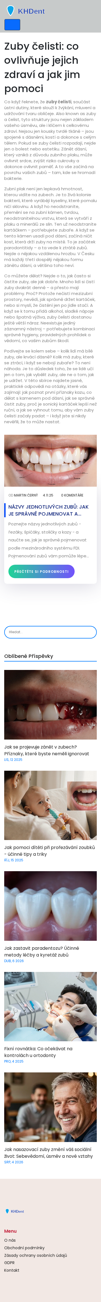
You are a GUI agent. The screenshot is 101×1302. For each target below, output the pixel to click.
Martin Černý (26, 495)
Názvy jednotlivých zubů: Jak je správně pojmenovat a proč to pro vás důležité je (48, 510)
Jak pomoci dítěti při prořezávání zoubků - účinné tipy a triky (49, 850)
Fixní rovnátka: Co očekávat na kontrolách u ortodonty (38, 1052)
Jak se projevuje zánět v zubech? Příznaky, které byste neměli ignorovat (46, 750)
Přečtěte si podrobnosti (41, 571)
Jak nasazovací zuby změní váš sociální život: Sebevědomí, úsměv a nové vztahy (48, 1152)
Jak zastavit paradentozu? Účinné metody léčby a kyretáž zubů (41, 951)
